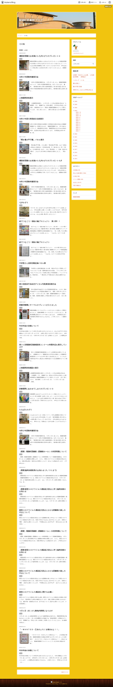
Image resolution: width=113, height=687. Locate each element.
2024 (76, 107)
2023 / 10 (78, 115)
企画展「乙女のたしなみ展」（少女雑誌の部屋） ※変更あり (83, 76)
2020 (76, 140)
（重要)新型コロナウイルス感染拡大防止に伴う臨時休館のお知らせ (42, 490)
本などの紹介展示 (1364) (79, 173)
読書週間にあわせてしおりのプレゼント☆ (36, 388)
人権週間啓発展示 (26, 98)
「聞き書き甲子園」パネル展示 (31, 139)
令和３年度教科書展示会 (28, 181)
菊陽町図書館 (76, 197)
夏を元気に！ (76, 83)
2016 (76, 152)
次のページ (64, 672)
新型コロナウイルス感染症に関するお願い (36, 592)
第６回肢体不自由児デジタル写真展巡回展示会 (37, 284)
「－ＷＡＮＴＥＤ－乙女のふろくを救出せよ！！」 (39, 629)
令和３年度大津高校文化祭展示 (31, 118)
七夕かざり (23, 202)
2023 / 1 (78, 131)
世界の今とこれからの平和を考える (83, 90)
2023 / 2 (78, 129)
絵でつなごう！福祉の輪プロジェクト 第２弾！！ (39, 221)
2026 (76, 101)
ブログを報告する (63, 684)
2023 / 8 (78, 119)
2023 (76, 110)
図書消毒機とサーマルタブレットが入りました (38, 305)
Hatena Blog (55, 684)
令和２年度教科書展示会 (28, 430)
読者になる (108, 6)
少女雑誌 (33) (76, 170)
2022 (76, 134)
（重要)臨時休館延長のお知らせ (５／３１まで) (38, 470)
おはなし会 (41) (77, 182)
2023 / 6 (78, 122)
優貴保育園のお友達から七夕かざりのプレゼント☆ (39, 56)
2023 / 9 (78, 117)
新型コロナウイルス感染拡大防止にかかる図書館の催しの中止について (42, 511)
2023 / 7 (78, 120)
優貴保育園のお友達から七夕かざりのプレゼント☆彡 (40, 160)
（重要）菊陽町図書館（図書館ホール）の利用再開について (43, 451)
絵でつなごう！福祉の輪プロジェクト (34, 242)
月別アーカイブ (77, 97)
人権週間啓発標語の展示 (28, 368)
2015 (76, 155)
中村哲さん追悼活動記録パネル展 (32, 263)
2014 (76, 158)
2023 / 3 (78, 127)
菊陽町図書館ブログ (31, 20)
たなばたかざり (25, 409)
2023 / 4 (78, 125)
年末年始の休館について (29, 326)
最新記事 (75, 71)
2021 (76, 137)
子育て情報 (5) (77, 185)
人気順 (26, 50)
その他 (21, 58)
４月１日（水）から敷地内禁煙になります (36, 610)
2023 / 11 (78, 114)
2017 (76, 149)
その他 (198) (76, 176)
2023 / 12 (78, 112)
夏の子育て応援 (77, 86)
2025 (76, 104)
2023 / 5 (78, 124)
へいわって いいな (78, 80)
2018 (76, 146)
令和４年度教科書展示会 (28, 77)
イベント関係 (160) (78, 179)
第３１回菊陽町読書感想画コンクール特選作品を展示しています (43, 345)
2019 (76, 143)
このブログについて (78, 53)
